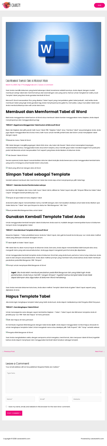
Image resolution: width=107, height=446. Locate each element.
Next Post (100, 351)
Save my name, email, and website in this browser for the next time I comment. (39, 407)
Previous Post (8, 351)
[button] (99, 5)
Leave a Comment (46, 85)
